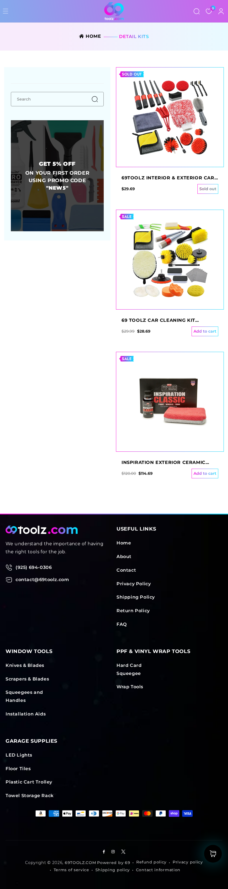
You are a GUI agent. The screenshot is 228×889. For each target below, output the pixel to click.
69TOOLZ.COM (80, 862)
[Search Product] (196, 11)
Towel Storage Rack (30, 795)
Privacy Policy (134, 583)
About (124, 556)
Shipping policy (112, 869)
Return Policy (133, 610)
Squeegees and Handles (24, 696)
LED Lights (19, 755)
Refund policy (151, 862)
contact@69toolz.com (42, 579)
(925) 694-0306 (34, 567)
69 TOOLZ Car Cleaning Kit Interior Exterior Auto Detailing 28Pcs (169, 321)
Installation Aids (26, 714)
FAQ (122, 624)
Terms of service (71, 869)
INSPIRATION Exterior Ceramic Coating (163, 463)
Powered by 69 (113, 862)
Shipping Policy (136, 597)
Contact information (158, 869)
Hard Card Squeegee (129, 669)
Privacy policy (188, 862)
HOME (92, 36)
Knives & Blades (25, 665)
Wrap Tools (130, 686)
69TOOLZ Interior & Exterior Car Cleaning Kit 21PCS (168, 178)
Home (124, 543)
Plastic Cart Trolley (29, 782)
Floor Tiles (18, 768)
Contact (126, 570)
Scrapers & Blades (27, 679)
